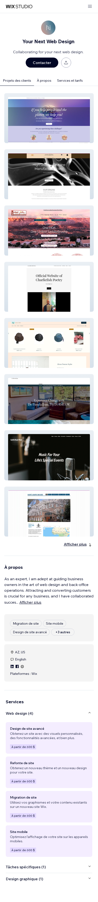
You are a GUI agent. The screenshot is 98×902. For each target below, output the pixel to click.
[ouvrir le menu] (90, 6)
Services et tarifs (70, 80)
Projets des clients (17, 80)
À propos (44, 80)
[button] (49, 118)
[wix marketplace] (19, 6)
